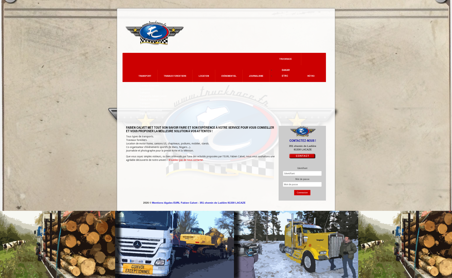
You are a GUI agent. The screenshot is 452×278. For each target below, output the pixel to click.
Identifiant (302, 168)
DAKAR (286, 70)
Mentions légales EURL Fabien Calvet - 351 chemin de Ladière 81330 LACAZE (198, 202)
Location (204, 75)
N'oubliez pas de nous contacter (185, 160)
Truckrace (285, 58)
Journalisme (256, 75)
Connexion (302, 192)
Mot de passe (302, 179)
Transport (144, 75)
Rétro (310, 75)
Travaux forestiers (175, 75)
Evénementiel (228, 75)
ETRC (285, 76)
